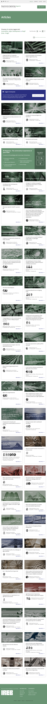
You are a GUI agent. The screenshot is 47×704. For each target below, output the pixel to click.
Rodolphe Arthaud (9, 484)
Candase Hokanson (13, 397)
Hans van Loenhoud (13, 370)
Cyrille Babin (12, 60)
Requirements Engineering (11, 6)
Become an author (31, 694)
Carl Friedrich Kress (36, 576)
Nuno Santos (12, 188)
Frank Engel (28, 651)
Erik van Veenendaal (36, 672)
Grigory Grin (35, 347)
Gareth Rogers (35, 188)
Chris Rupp (37, 483)
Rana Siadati (8, 326)
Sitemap (15, 700)
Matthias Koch (37, 428)
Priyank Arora (12, 348)
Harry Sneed (12, 626)
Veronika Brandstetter (10, 459)
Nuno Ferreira (36, 269)
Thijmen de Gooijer (32, 374)
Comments (36, 1)
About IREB (22, 691)
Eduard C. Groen (32, 428)
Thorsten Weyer (5, 458)
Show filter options (33, 31)
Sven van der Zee (9, 601)
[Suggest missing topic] (5, 1)
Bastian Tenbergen (9, 457)
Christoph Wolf (12, 532)
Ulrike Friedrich (41, 483)
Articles (31, 1)
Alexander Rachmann (33, 650)
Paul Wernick (13, 326)
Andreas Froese (11, 458)
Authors (40, 1)
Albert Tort (8, 430)
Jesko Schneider (39, 650)
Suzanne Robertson (9, 269)
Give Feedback (31, 691)
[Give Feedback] (3, 1)
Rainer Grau (35, 242)
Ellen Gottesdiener (36, 552)
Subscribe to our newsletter (40, 162)
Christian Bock (12, 83)
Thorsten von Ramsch (13, 242)
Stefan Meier (12, 508)
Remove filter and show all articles (40, 37)
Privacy (23, 700)
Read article (18, 63)
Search (44, 1)
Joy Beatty (8, 397)
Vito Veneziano (18, 326)
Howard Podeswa (36, 219)
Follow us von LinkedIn (40, 158)
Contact (21, 696)
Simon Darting (37, 325)
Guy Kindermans (35, 83)
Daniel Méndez (31, 297)
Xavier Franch (37, 297)
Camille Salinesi (12, 211)
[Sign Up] (1, 1)
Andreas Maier (31, 325)
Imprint (19, 700)
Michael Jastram (35, 623)
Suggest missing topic (38, 95)
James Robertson (16, 269)
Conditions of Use (29, 700)
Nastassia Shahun (36, 119)
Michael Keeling (39, 374)
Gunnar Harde (35, 59)
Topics (42, 7)
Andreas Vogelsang (16, 457)
